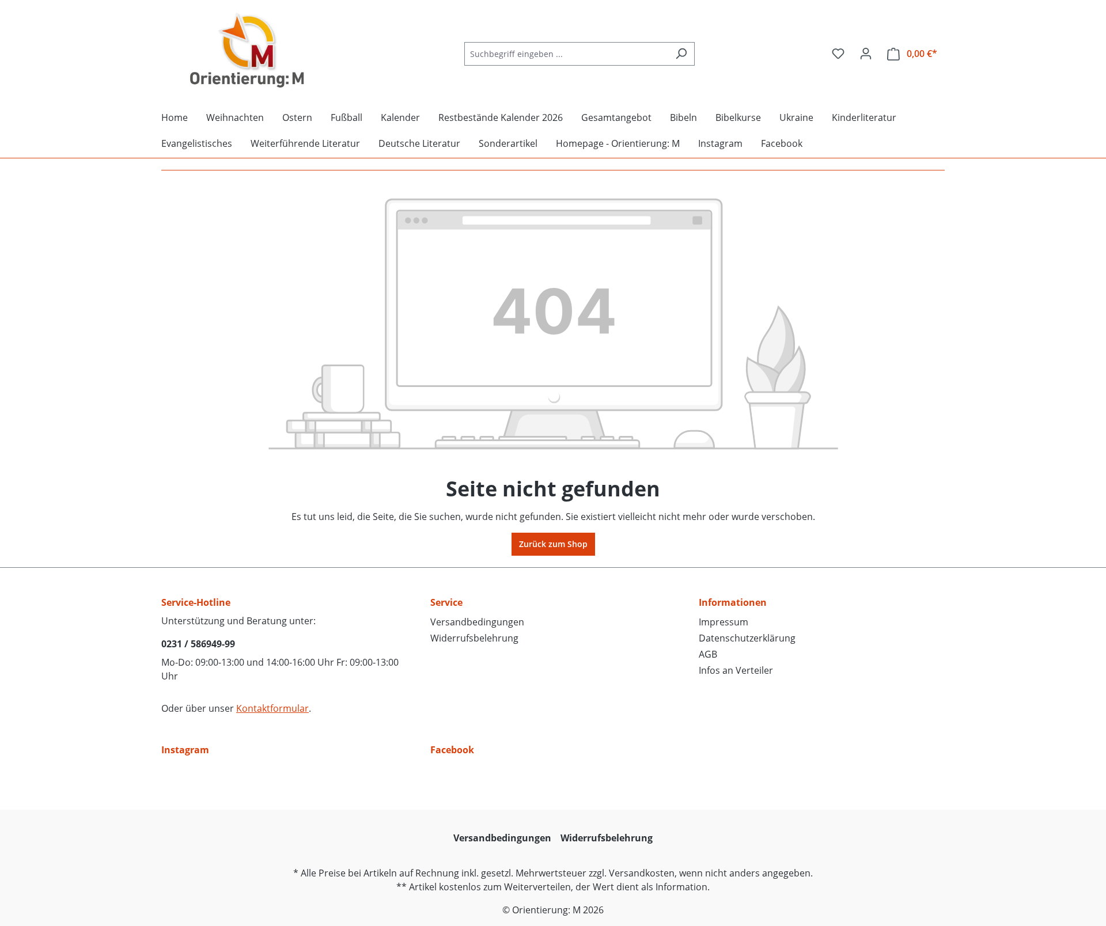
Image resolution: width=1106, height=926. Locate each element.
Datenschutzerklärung (747, 638)
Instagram (185, 749)
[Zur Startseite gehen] (247, 51)
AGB (708, 654)
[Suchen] (681, 54)
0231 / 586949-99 (198, 643)
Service (446, 602)
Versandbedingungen (477, 622)
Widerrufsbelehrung (474, 638)
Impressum (723, 622)
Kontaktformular (272, 708)
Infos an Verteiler (736, 670)
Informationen (733, 602)
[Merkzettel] (838, 53)
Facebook (452, 749)
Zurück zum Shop (553, 543)
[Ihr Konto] (866, 53)
